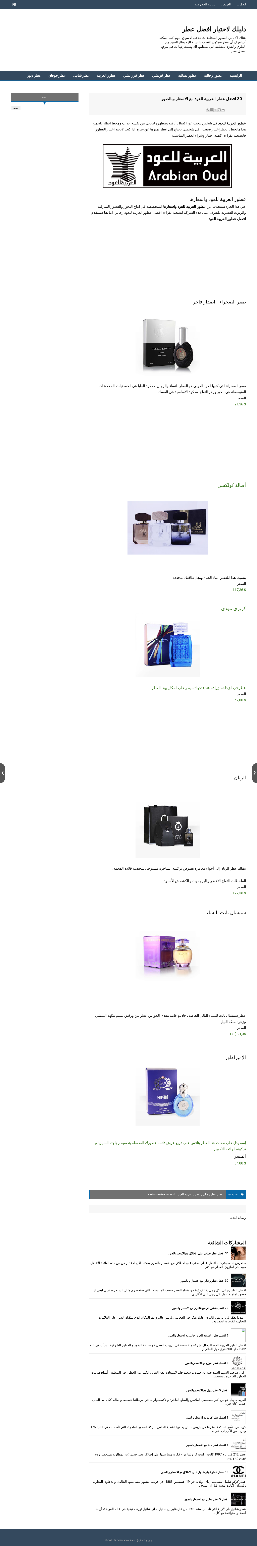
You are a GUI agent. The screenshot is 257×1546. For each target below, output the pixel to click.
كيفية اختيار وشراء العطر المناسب (197, 135)
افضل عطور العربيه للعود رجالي (138, 212)
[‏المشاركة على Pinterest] (208, 110)
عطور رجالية (213, 75)
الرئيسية (236, 75)
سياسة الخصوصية (205, 4)
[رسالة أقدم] (254, 773)
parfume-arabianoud (161, 1194)
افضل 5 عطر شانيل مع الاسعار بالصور (206, 1499)
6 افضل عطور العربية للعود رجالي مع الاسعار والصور (198, 1335)
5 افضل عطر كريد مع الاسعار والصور (207, 1417)
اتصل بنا (241, 4)
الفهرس (226, 4)
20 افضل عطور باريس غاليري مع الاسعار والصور (200, 1308)
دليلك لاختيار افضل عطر (214, 29)
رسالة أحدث (238, 1218)
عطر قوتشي (161, 75)
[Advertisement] (84, 40)
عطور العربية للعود (189, 1194)
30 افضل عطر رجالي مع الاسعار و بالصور (204, 1280)
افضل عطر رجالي (213, 1194)
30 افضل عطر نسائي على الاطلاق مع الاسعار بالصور (198, 1253)
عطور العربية (106, 75)
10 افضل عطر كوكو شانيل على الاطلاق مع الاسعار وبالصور (194, 1472)
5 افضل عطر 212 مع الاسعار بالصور (207, 1445)
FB (14, 4)
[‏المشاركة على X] (215, 110)
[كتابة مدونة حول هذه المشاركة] (219, 110)
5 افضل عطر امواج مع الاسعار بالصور (206, 1363)
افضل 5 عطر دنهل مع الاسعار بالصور (207, 1390)
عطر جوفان (57, 75)
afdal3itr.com (114, 1540)
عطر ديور (34, 75)
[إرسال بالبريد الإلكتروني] (223, 110)
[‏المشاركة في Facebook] (212, 110)
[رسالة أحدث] (2, 773)
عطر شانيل (81, 75)
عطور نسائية (187, 75)
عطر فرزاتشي (134, 75)
